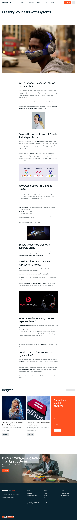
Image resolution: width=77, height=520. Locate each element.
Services (31, 2)
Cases (45, 497)
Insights (45, 500)
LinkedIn (63, 497)
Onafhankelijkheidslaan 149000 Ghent (32, 496)
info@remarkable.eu (65, 495)
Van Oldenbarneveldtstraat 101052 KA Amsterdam (33, 503)
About (45, 493)
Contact (45, 502)
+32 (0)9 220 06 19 (65, 493)
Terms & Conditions (71, 517)
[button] (73, 2)
